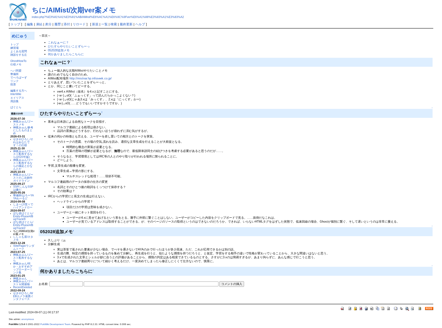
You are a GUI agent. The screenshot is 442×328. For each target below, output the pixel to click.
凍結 (39, 24)
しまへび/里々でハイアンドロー (23, 206)
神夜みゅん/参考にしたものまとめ (23, 130)
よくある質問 (18, 51)
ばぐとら (15, 107)
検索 (113, 24)
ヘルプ (140, 24)
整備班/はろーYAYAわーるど (23, 197)
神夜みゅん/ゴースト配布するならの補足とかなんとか (23, 164)
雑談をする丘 (18, 54)
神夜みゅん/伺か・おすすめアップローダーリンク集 (22, 268)
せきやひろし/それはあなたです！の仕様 (23, 142)
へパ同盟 (15, 70)
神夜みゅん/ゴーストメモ (23, 123)
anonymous (27, 319)
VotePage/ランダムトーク (23, 247)
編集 (30, 24)
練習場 (14, 47)
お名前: (44, 284)
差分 (48, 24)
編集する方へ (18, 90)
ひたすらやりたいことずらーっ (69, 46)
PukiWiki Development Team (55, 324)
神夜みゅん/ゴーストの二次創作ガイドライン (23, 177)
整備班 (14, 74)
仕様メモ (15, 64)
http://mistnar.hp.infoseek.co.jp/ (91, 78)
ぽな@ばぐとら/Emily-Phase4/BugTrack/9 (23, 216)
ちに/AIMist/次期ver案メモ (74, 10)
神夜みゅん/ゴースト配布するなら (23, 257)
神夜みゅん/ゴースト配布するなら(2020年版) (23, 154)
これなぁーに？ (58, 42)
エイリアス (17, 97)
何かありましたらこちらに (66, 54)
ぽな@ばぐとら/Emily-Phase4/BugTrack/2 (23, 225)
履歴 (57, 24)
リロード (79, 24)
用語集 (14, 101)
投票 (13, 84)
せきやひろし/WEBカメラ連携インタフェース (23, 296)
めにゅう (19, 36)
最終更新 (126, 24)
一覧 (104, 24)
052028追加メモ (59, 50)
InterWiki (15, 94)
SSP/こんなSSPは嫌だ (23, 188)
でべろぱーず (18, 77)
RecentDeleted (22, 287)
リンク (14, 80)
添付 (67, 24)
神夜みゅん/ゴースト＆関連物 (23, 283)
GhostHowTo (18, 60)
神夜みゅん (20, 278)
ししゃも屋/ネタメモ (23, 238)
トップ (15, 24)
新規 (95, 24)
